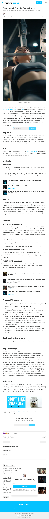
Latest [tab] (7, 465)
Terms (27, 513)
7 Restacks (15, 433)
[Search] (31, 2)
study (22, 109)
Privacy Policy (33, 490)
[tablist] (8, 450)
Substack (19, 517)
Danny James (10, 181)
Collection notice (31, 513)
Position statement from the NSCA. (10, 470)
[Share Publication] (34, 2)
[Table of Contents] (1, 259)
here (23, 338)
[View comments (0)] (8, 17)
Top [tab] (4, 465)
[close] (36, 474)
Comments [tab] (5, 450)
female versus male (31, 151)
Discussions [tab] (12, 465)
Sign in (45, 2)
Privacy (24, 513)
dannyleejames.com (21, 411)
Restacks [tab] (10, 450)
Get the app (29, 515)
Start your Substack (22, 515)
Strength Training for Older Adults (12, 468)
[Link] (1, 133)
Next (42, 442)
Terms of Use (30, 489)
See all (5, 497)
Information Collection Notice (24, 490)
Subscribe (39, 2)
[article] (24, 471)
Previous (7, 442)
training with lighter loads (9, 109)
